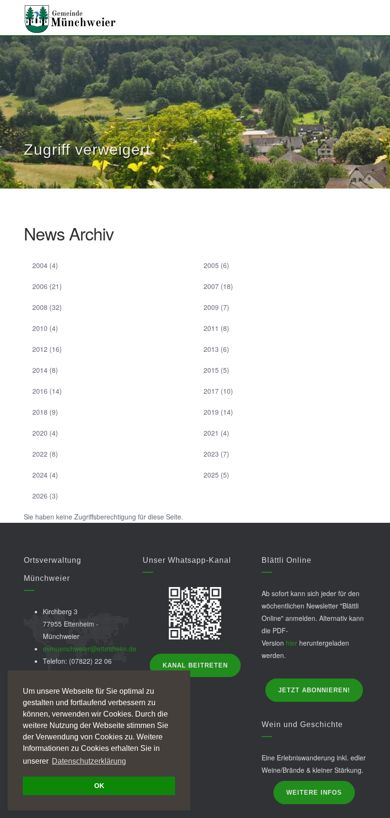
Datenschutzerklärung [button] (89, 761)
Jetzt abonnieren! (314, 690)
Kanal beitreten (195, 665)
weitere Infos (314, 792)
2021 (211, 433)
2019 (211, 412)
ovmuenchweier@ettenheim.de (89, 648)
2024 (40, 474)
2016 (40, 391)
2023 (211, 454)
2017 (211, 391)
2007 (211, 286)
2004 (40, 265)
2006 (40, 286)
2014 (40, 370)
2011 (211, 328)
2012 (40, 349)
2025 (211, 474)
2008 (40, 307)
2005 (211, 265)
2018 (40, 412)
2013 (211, 349)
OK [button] (99, 785)
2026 (40, 495)
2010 (40, 328)
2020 (40, 433)
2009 (211, 307)
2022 (40, 454)
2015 (211, 370)
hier (291, 643)
